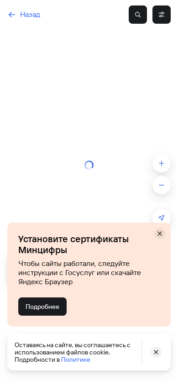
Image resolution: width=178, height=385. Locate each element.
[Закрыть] (159, 233)
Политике (75, 359)
